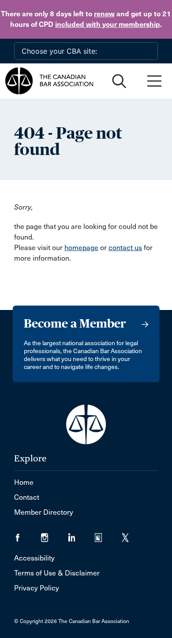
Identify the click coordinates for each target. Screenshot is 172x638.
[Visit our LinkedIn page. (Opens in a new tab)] (81, 535)
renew (104, 14)
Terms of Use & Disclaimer (57, 573)
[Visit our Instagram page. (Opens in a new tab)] (54, 535)
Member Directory (43, 512)
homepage (81, 247)
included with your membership (107, 24)
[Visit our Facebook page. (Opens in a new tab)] (27, 535)
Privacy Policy (36, 588)
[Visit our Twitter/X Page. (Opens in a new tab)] (131, 535)
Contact (26, 497)
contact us (125, 247)
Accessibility (34, 558)
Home (24, 482)
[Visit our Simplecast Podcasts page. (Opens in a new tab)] (108, 535)
